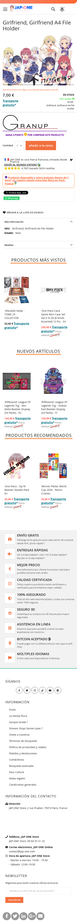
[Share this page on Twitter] (15, 916)
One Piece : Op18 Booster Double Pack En (16, 490)
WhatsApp (12, 198)
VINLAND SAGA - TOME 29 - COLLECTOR (14, 314)
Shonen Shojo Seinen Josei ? (26, 728)
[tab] (38, 221)
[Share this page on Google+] (32, 916)
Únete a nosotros (19, 734)
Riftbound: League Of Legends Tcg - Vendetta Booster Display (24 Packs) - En (17, 407)
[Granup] (30, 129)
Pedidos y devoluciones (23, 753)
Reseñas (8, 245)
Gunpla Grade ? (18, 722)
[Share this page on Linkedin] (24, 916)
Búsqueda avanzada (21, 766)
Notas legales (17, 778)
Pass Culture (16, 772)
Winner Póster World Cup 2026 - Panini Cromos (53, 490)
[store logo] (21, 8)
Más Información (13, 221)
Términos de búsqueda (23, 741)
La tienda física (18, 716)
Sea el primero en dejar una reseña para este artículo (30, 89)
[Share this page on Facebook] (7, 916)
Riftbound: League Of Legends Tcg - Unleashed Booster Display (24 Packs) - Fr (54, 407)
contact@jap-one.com (22, 851)
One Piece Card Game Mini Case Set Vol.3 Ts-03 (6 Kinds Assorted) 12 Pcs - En (53, 316)
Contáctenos (16, 759)
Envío (12, 709)
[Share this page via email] (40, 916)
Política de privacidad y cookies (27, 747)
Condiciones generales (22, 784)
